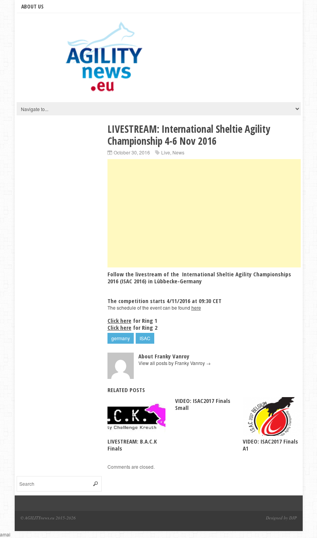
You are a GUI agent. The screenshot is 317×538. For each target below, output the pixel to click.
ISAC (145, 338)
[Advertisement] (204, 213)
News (178, 152)
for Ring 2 (132, 327)
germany (120, 338)
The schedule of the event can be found (154, 307)
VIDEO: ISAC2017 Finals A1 (270, 444)
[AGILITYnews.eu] (105, 59)
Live (165, 152)
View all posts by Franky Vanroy (174, 363)
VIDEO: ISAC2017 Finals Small (202, 404)
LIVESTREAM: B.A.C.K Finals (132, 444)
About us (32, 6)
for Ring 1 (132, 320)
